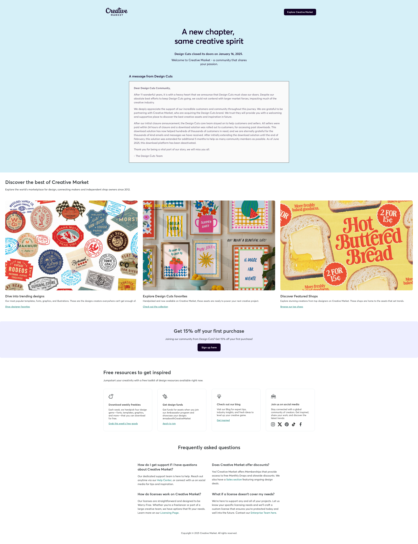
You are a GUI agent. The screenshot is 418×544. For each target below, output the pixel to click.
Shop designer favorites (17, 306)
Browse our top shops (291, 306)
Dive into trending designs (24, 296)
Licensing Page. (169, 512)
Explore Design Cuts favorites (165, 296)
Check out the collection (155, 306)
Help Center (164, 480)
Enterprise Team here (263, 512)
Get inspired (223, 420)
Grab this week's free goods (123, 423)
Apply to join (169, 423)
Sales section (234, 479)
